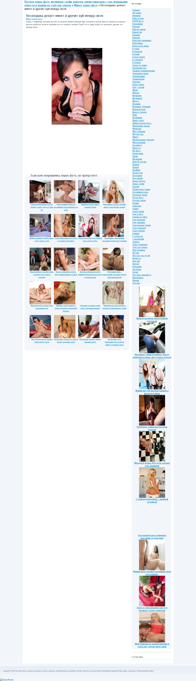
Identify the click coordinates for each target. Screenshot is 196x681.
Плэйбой (136, 170)
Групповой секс (139, 68)
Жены (135, 90)
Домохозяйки (138, 76)
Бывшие (136, 35)
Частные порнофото (141, 275)
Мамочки (136, 128)
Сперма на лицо (139, 217)
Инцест (135, 101)
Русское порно (139, 200)
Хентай (135, 264)
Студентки (137, 236)
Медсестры (137, 134)
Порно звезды (138, 181)
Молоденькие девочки (143, 139)
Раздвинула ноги (140, 192)
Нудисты (136, 258)
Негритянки (137, 153)
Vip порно (136, 12)
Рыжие (135, 203)
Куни (134, 115)
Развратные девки (141, 189)
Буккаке (136, 37)
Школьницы (137, 277)
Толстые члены (139, 247)
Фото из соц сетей (141, 255)
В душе (135, 48)
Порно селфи (138, 184)
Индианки (136, 95)
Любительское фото (141, 123)
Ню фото (136, 150)
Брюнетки (137, 32)
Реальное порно (139, 195)
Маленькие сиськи (141, 126)
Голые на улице (139, 65)
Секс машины (138, 222)
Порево (135, 167)
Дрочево (136, 81)
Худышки (136, 266)
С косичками (138, 239)
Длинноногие (138, 79)
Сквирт (135, 208)
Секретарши (138, 211)
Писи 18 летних (139, 161)
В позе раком (138, 57)
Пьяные (135, 164)
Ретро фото (137, 197)
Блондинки (137, 24)
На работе (137, 145)
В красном (137, 51)
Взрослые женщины (141, 40)
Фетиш (135, 252)
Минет (135, 137)
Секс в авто (137, 214)
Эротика (136, 283)
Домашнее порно (140, 73)
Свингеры (136, 206)
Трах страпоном (139, 244)
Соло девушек (139, 228)
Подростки (137, 172)
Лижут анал (138, 120)
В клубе (136, 54)
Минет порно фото (34, 19)
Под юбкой (137, 178)
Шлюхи (135, 280)
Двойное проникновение (143, 70)
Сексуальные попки (141, 225)
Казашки (136, 104)
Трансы (135, 241)
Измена (135, 92)
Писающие (137, 159)
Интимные (137, 98)
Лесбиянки (137, 117)
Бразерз (136, 26)
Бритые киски (138, 29)
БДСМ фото (137, 21)
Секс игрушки (138, 219)
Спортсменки (138, 230)
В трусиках (137, 59)
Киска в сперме (139, 112)
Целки (135, 272)
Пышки (135, 186)
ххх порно (136, 269)
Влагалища (137, 43)
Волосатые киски (140, 46)
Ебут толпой (138, 87)
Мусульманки (138, 142)
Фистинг (136, 261)
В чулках (136, 62)
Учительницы (138, 250)
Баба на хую (138, 18)
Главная (136, 10)
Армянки (136, 15)
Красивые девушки (141, 106)
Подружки (137, 175)
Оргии (135, 156)
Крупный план (138, 109)
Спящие (135, 233)
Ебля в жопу (138, 84)
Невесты (136, 148)
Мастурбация (138, 131)
